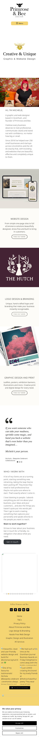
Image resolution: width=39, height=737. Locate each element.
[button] (5, 440)
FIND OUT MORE (19, 237)
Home (19, 616)
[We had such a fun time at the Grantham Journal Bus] (29, 657)
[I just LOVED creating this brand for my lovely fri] (29, 676)
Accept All (19, 723)
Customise (20, 728)
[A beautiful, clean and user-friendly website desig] (10, 657)
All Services (19, 642)
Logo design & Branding (19, 631)
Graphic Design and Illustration (19, 638)
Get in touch (12, 541)
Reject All (19, 733)
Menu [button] (21, 23)
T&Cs (19, 620)
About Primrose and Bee (19, 627)
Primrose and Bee (19, 10)
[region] (19, 721)
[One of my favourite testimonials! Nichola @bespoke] (10, 676)
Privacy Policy (19, 623)
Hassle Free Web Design (19, 634)
